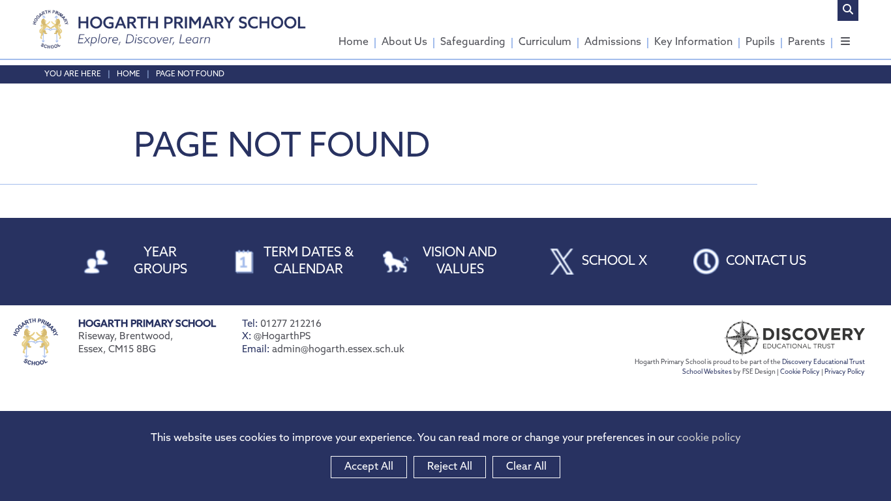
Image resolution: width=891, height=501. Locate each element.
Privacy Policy (844, 372)
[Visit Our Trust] (767, 337)
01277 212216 (291, 324)
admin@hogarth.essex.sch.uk (338, 350)
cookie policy (709, 438)
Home (128, 74)
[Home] (169, 29)
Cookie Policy (800, 372)
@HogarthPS (282, 337)
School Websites (707, 372)
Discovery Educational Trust (823, 362)
